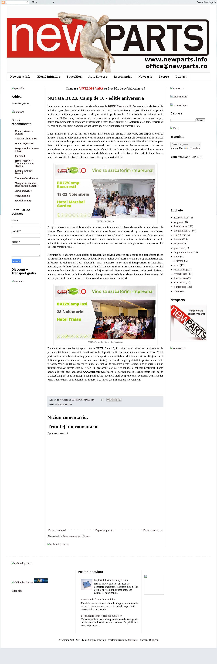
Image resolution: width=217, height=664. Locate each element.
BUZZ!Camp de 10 (119, 106)
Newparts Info (20, 77)
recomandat (180, 269)
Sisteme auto (180, 278)
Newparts (145, 77)
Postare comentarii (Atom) (76, 536)
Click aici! (17, 590)
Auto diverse (180, 226)
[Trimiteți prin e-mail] (108, 399)
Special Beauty (23, 200)
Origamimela (22, 195)
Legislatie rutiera (183, 252)
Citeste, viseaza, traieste (24, 132)
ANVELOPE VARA (91, 88)
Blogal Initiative (48, 77)
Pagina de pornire (104, 530)
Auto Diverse (97, 77)
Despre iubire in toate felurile (27, 149)
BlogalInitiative (64, 404)
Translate (195, 148)
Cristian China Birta (26, 138)
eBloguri (178, 243)
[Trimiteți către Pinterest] (120, 399)
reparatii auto (180, 274)
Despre (164, 77)
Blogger (153, 640)
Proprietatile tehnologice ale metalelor (101, 615)
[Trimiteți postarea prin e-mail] (102, 399)
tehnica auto (180, 286)
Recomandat (123, 77)
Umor (177, 291)
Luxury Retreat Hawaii (23, 172)
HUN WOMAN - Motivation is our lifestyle (24, 163)
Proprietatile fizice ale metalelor (98, 599)
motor (177, 256)
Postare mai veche (152, 530)
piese (176, 265)
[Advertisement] (105, 516)
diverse (178, 239)
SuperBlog (74, 77)
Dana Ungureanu (24, 143)
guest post (179, 248)
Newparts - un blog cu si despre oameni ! (27, 184)
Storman (132, 640)
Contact (181, 77)
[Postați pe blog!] (111, 399)
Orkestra (178, 260)
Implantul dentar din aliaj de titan (111, 580)
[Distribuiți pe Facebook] (117, 399)
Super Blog (179, 282)
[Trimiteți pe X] (114, 399)
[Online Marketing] (22, 582)
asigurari (178, 222)
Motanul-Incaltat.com (27, 178)
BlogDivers (180, 235)
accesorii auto (181, 217)
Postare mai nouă (57, 530)
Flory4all (20, 156)
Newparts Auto (23, 190)
